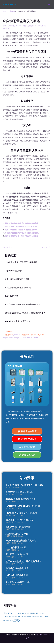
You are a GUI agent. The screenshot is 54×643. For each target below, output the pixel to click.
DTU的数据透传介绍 (16, 547)
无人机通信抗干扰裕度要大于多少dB (24, 485)
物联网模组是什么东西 (17, 575)
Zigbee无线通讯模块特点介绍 (21, 499)
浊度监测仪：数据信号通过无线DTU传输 (21, 226)
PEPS (6, 616)
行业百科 (22, 25)
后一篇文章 (47, 247)
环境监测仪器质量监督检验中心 (18, 287)
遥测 (11, 621)
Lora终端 (46, 616)
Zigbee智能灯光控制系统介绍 (21, 540)
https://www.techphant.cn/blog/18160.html (21, 338)
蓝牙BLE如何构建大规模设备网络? (23, 561)
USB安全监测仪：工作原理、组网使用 (21, 262)
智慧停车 (39, 616)
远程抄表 (34, 616)
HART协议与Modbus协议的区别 (23, 505)
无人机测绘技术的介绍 (17, 554)
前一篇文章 (6, 247)
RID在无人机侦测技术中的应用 (21, 512)
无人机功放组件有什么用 (18, 582)
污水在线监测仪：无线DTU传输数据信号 (21, 229)
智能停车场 (20, 613)
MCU (26, 613)
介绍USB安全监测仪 (13, 271)
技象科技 (16, 334)
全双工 (36, 613)
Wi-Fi (15, 613)
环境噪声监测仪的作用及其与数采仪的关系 (22, 233)
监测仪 (30, 25)
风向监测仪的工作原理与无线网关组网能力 (22, 223)
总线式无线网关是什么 (17, 533)
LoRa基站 (6, 621)
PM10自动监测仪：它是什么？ (18, 321)
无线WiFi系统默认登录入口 (20, 492)
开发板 (11, 613)
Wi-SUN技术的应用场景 (18, 526)
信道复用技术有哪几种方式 (19, 519)
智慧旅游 (14, 616)
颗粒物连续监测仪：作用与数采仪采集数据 (22, 236)
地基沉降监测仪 (11, 296)
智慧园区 (31, 613)
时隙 (10, 616)
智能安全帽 (27, 616)
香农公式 (6, 613)
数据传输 (20, 616)
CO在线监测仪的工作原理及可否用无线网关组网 (25, 313)
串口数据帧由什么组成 (17, 568)
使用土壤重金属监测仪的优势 (17, 279)
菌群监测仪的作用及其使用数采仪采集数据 (22, 304)
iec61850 (41, 613)
